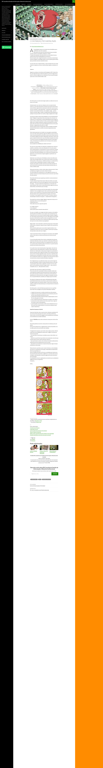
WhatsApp (8, 47)
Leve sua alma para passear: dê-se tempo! (38, 430)
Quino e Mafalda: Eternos (33, 451)
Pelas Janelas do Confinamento (53, 451)
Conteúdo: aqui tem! (59, 4)
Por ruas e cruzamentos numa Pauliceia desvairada (39, 489)
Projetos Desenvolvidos (48, 4)
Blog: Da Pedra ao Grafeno (69, 4)
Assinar (55, 473)
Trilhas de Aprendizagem (37, 4)
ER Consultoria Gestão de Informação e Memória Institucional (16, 1)
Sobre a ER (23, 4)
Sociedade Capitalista (46, 479)
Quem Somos (17, 4)
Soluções (29, 4)
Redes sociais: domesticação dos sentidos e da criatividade (42, 433)
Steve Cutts (38, 422)
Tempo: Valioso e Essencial (35, 432)
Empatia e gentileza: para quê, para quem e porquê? (40, 435)
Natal (40, 479)
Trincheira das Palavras (34, 427)
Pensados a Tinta (38, 420)
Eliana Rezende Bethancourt (47, 43)
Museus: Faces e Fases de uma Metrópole (44, 452)
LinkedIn (33, 439)
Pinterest (33, 440)
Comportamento (34, 479)
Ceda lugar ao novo (34, 429)
